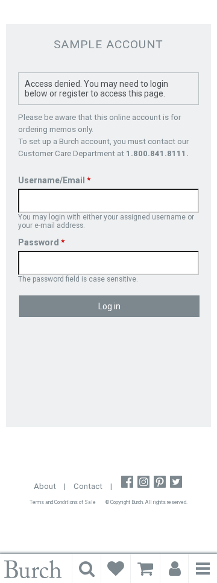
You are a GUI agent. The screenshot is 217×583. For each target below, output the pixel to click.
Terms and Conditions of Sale (63, 502)
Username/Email (54, 180)
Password (41, 242)
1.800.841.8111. (157, 153)
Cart (145, 568)
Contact (88, 486)
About (45, 486)
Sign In (174, 568)
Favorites (115, 568)
